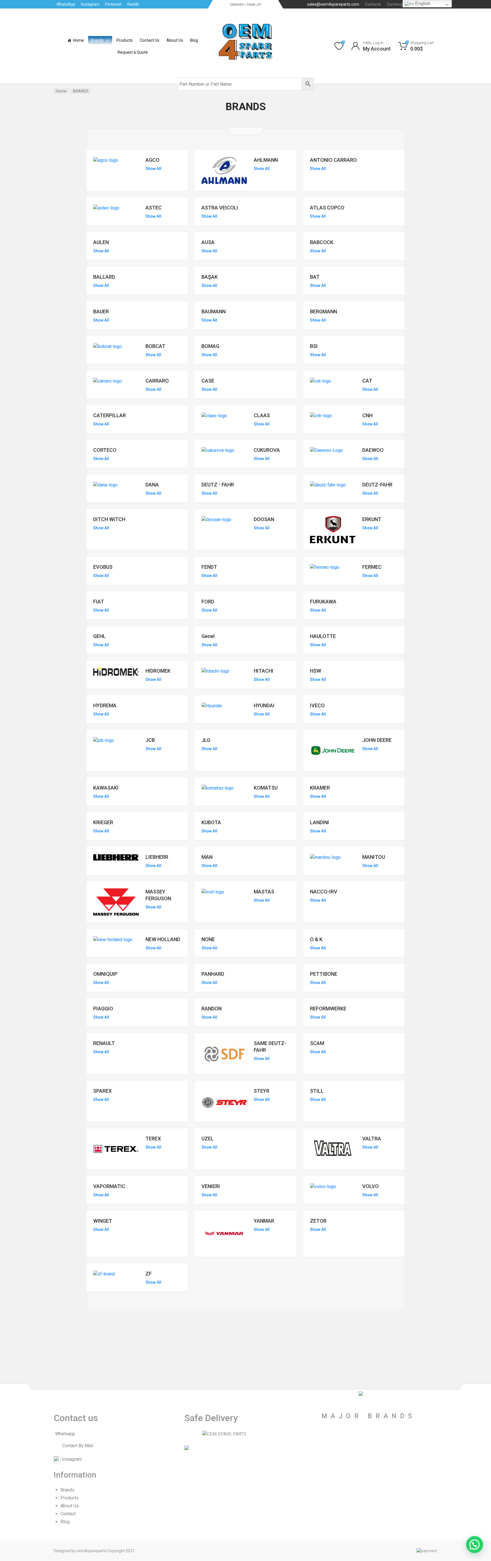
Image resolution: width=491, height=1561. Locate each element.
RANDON (211, 1009)
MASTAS (264, 892)
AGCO (152, 160)
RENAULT (104, 1043)
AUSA (208, 242)
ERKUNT (371, 519)
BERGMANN (323, 311)
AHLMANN (266, 160)
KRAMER (320, 788)
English (422, 3)
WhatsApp (66, 4)
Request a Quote (133, 52)
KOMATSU (266, 788)
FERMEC (372, 567)
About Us (175, 40)
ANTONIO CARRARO (333, 160)
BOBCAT (155, 346)
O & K (316, 939)
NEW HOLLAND (162, 939)
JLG (205, 740)
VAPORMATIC (109, 1186)
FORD (207, 602)
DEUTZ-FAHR (377, 485)
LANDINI (319, 822)
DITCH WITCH (109, 519)
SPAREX (102, 1091)
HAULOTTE (323, 636)
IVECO (317, 705)
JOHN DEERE (377, 740)
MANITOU (373, 857)
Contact (68, 1513)
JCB (150, 740)
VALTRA (371, 1139)
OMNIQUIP (105, 974)
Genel (208, 636)
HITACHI (263, 671)
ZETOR (318, 1221)
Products (124, 40)
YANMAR (264, 1221)
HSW (315, 671)
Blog (194, 40)
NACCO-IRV (323, 892)
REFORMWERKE (328, 1009)
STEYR (261, 1091)
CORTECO (104, 450)
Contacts (373, 4)
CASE (207, 381)
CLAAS (262, 415)
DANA (152, 485)
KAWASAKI (105, 788)
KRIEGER (103, 822)
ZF (148, 1274)
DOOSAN (264, 519)
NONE (208, 939)
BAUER (101, 311)
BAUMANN (213, 311)
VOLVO (370, 1186)
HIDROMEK (157, 671)
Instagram (90, 4)
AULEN (101, 242)
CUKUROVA (267, 450)
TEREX (153, 1139)
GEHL (99, 636)
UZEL (207, 1139)
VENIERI (210, 1186)
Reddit (133, 4)
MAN (207, 857)
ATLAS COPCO (327, 208)
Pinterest (113, 4)
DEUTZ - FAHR (217, 485)
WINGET (102, 1221)
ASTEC (153, 208)
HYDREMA (104, 705)
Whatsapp (65, 1433)
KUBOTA (211, 822)
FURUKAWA (323, 602)
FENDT (209, 567)
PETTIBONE (323, 974)
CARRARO (157, 381)
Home (78, 40)
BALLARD (104, 277)
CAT (367, 381)
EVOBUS (103, 567)
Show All (153, 168)
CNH (367, 415)
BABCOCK (321, 242)
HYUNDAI (264, 705)
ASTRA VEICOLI (219, 208)
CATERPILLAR (109, 415)
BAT (315, 277)
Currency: (400, 4)
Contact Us (149, 40)
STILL (317, 1091)
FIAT (98, 602)
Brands (97, 40)
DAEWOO (373, 450)
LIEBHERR (156, 857)
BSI (314, 346)
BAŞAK (209, 277)
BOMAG (210, 346)
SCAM (317, 1043)
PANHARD (212, 974)
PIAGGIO (103, 1009)
